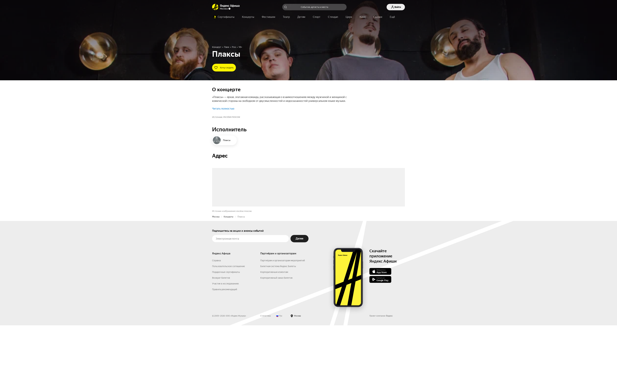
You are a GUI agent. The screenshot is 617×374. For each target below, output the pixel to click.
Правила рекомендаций (224, 338)
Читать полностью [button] (223, 108)
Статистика (265, 364)
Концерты (228, 265)
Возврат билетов (221, 326)
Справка (216, 309)
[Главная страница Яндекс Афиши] (215, 7)
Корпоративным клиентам (274, 320)
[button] (392, 17)
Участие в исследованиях (225, 332)
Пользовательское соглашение (228, 315)
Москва (215, 265)
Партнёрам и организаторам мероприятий (282, 309)
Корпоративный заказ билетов (276, 326)
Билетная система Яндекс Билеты (278, 315)
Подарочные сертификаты (226, 320)
